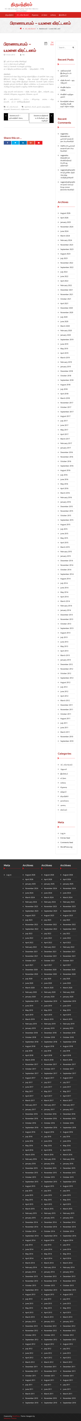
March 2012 (65, 700)
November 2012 (66, 669)
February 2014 (66, 606)
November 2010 (66, 736)
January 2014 (65, 610)
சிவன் (34, 107)
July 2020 (64, 317)
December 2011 (66, 705)
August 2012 (65, 682)
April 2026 (64, 218)
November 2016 (66, 457)
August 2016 (65, 470)
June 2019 (64, 344)
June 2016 (64, 479)
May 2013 (64, 646)
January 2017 (65, 448)
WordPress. (16, 1416)
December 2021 (66, 290)
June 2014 (64, 588)
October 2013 (65, 624)
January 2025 (65, 222)
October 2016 (65, 461)
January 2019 (65, 366)
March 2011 (65, 732)
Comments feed (66, 842)
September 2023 (66, 249)
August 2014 (65, 579)
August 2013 (65, 633)
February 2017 (66, 443)
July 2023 (64, 258)
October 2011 (65, 714)
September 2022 (66, 267)
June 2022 (64, 276)
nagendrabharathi (67, 170)
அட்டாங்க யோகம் (23, 15)
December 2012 (66, 664)
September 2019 (66, 339)
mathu (63, 146)
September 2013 (66, 628)
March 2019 (65, 357)
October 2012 (65, 673)
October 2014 (65, 569)
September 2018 (66, 380)
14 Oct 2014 (10, 55)
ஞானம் (39, 107)
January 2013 (65, 660)
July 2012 (64, 687)
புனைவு (63, 805)
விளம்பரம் (63, 810)
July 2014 (64, 583)
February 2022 (66, 285)
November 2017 (66, 403)
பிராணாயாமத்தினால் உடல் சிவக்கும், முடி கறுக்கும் (43, 117)
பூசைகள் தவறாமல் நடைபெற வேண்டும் (67, 148)
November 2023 (66, 245)
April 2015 (64, 542)
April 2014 (64, 597)
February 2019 (66, 362)
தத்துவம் (63, 792)
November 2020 (66, 312)
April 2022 (64, 281)
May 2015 (64, 538)
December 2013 (66, 615)
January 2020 (65, 335)
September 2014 (66, 574)
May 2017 (64, 430)
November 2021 (66, 294)
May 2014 (64, 592)
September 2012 (66, 678)
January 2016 (65, 502)
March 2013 (65, 655)
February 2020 (66, 330)
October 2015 (65, 515)
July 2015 (64, 529)
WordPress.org (66, 847)
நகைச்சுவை (64, 801)
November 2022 (66, 263)
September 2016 (66, 466)
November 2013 (66, 619)
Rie (23, 55)
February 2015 (66, 551)
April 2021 (64, 303)
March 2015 (65, 547)
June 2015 (64, 533)
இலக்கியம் (62, 15)
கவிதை (53, 15)
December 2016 (66, 452)
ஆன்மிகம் (27, 107)
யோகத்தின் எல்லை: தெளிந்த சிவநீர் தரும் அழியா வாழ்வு (67, 104)
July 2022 (64, 272)
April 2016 (64, 488)
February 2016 (66, 497)
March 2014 (65, 601)
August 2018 (65, 385)
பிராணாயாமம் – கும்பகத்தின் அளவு (14, 116)
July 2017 (64, 421)
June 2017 (64, 425)
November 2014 (66, 565)
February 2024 (66, 240)
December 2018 (66, 371)
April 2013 (64, 651)
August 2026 (65, 213)
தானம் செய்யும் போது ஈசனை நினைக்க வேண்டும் (67, 187)
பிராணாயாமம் (15, 109)
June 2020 (64, 321)
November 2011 (66, 709)
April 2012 (64, 696)
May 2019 (64, 348)
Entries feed (65, 838)
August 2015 (65, 524)
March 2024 (65, 236)
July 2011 (64, 723)
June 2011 (64, 727)
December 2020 (66, 308)
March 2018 (65, 398)
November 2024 (66, 227)
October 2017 (65, 407)
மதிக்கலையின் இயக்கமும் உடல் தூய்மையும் (65, 73)
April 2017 (64, 434)
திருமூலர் (7, 109)
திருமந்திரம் (21, 4)
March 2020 (65, 326)
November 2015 (66, 511)
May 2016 (64, 484)
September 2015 (66, 520)
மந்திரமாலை (25, 109)
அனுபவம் (63, 769)
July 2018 (64, 389)
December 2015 (66, 506)
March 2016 (65, 493)
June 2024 (64, 231)
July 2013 (64, 637)
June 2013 (64, 642)
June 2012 (64, 691)
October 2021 (65, 299)
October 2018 (65, 375)
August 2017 (65, 416)
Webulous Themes (10, 1418)
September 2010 (66, 741)
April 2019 (64, 353)
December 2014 (66, 560)
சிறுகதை (35, 15)
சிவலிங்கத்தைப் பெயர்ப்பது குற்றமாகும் (66, 163)
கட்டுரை (44, 15)
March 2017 (65, 439)
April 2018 (64, 394)
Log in (62, 833)
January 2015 (65, 556)
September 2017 (66, 412)
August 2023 (65, 254)
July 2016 (64, 475)
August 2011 (65, 718)
